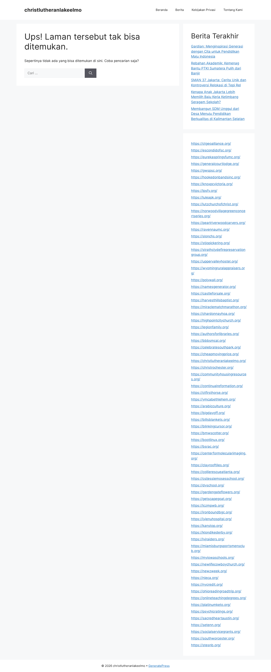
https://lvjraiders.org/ (207, 539)
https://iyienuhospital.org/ (211, 519)
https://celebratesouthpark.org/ (216, 347)
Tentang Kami (233, 10)
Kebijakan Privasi (203, 10)
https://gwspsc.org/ (206, 170)
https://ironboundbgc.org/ (211, 512)
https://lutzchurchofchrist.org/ (214, 204)
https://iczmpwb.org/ (207, 505)
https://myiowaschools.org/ (212, 558)
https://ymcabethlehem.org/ (213, 399)
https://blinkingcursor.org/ (211, 426)
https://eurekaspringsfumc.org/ (215, 157)
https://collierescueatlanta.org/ (215, 472)
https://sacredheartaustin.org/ (215, 618)
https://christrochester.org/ (212, 367)
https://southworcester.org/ (212, 638)
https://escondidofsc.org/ (211, 150)
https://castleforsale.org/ (210, 293)
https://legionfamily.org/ (210, 327)
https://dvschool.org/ (207, 485)
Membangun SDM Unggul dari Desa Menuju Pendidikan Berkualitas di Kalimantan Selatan (218, 114)
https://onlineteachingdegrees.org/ (218, 598)
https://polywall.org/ (207, 280)
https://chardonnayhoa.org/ (213, 314)
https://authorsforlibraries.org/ (215, 334)
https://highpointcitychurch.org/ (216, 320)
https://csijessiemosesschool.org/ (217, 479)
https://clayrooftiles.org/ (210, 465)
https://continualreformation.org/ (217, 386)
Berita (179, 10)
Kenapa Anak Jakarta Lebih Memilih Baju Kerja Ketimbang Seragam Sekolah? (214, 97)
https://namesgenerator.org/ (213, 287)
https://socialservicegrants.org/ (215, 632)
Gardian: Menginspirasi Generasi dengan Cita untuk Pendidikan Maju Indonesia (217, 51)
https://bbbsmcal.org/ (208, 341)
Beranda (161, 10)
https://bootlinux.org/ (208, 440)
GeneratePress (159, 666)
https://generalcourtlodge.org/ (215, 164)
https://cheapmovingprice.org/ (215, 354)
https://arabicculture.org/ (211, 406)
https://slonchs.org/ (206, 236)
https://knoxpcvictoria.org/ (212, 184)
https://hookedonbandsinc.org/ (215, 177)
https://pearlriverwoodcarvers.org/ (218, 223)
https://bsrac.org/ (205, 446)
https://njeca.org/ (204, 578)
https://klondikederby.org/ (211, 532)
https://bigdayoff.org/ (208, 413)
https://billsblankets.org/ (210, 420)
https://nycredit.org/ (207, 584)
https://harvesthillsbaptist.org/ (215, 300)
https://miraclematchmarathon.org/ (219, 307)
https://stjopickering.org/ (210, 243)
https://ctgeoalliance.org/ (211, 144)
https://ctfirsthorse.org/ (209, 393)
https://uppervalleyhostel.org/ (214, 261)
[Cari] (90, 73)
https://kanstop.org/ (207, 526)
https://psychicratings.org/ (212, 611)
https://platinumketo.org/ (211, 605)
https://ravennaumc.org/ (210, 229)
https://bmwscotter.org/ (210, 433)
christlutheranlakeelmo (53, 10)
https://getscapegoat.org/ (211, 499)
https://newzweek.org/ (209, 571)
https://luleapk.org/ (206, 197)
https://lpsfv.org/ (204, 191)
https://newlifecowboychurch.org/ (218, 564)
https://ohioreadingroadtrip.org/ (216, 591)
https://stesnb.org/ (206, 645)
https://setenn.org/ (206, 625)
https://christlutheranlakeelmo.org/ (218, 361)
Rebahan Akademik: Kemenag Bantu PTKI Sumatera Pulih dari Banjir (216, 68)
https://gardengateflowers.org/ (215, 492)
